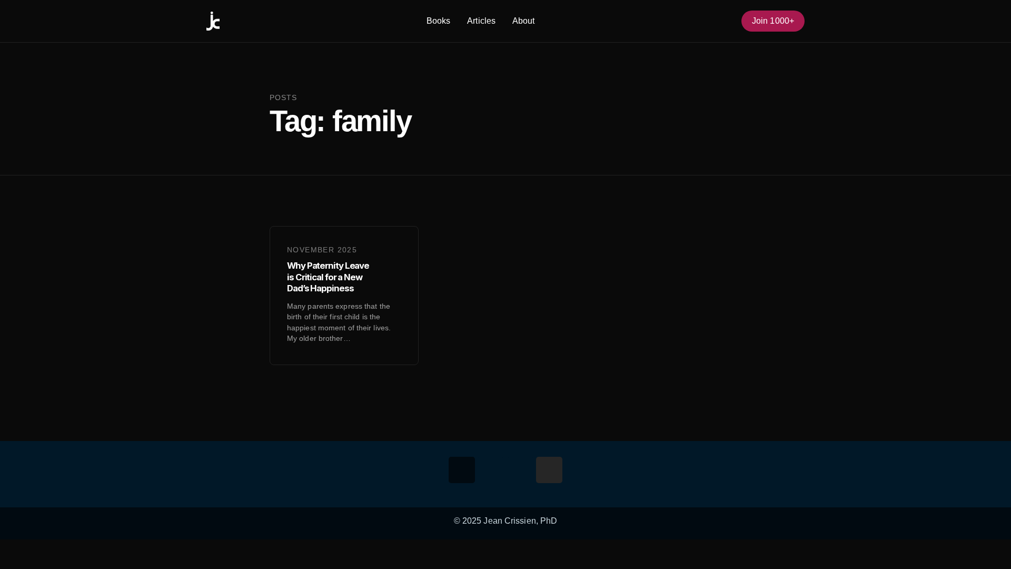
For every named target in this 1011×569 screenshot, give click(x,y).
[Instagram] (549, 470)
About (523, 20)
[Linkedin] (520, 470)
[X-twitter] (491, 470)
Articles (481, 20)
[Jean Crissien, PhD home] (213, 21)
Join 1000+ (773, 20)
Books (439, 20)
